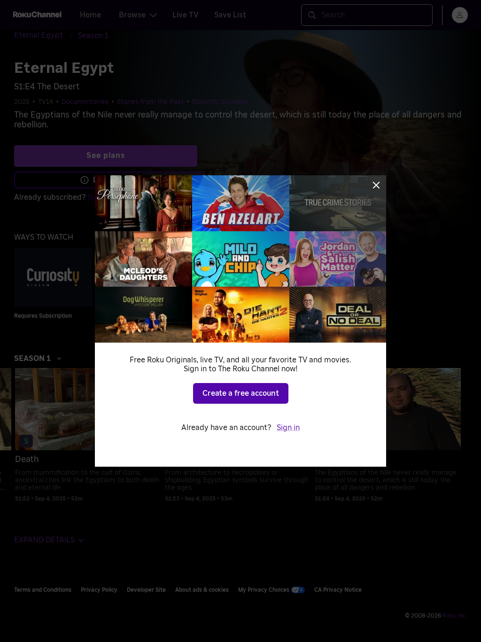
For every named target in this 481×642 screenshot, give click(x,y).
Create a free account (240, 393)
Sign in (288, 427)
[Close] (376, 185)
